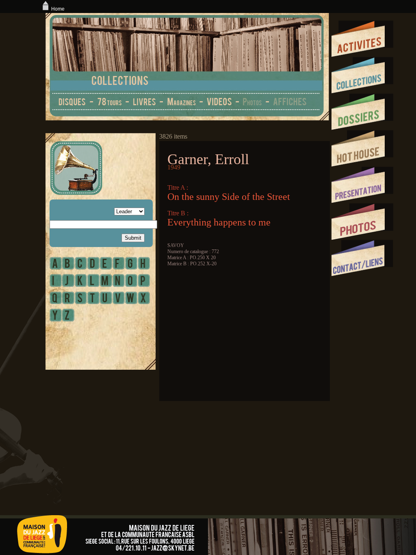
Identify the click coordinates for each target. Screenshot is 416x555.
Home (58, 9)
